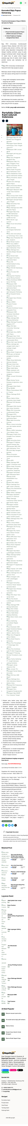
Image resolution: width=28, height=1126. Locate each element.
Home (3, 7)
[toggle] (25, 3)
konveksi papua (7, 821)
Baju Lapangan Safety (14, 929)
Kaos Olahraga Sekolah (15, 978)
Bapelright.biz (18, 1117)
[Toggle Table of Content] (22, 28)
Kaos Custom (11, 905)
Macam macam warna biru (13, 1013)
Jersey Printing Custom (15, 965)
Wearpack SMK (12, 994)
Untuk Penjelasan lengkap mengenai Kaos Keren (13, 36)
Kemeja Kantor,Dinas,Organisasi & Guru (16, 915)
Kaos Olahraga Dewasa (15, 987)
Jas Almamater (12, 945)
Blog (6, 7)
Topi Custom (11, 1001)
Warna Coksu (10, 1026)
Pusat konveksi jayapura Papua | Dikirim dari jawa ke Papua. (15, 32)
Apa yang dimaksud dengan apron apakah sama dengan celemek (17, 856)
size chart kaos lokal (16, 865)
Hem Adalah (14, 878)
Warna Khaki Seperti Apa (13, 1038)
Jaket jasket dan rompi (14, 900)
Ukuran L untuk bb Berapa (18, 871)
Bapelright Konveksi (7, 15)
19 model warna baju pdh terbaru (15, 1019)
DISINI (20, 767)
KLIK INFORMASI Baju (14, 764)
